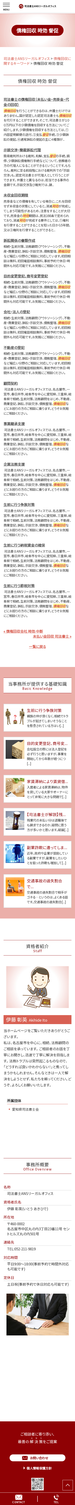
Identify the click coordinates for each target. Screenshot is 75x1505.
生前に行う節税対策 (19, 585)
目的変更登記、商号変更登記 (26, 276)
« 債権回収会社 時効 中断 (23, 631)
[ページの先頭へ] (68, 1485)
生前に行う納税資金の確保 (24, 545)
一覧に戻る (37, 646)
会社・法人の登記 (17, 311)
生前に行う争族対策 (19, 504)
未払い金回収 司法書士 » (52, 636)
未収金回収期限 (16, 195)
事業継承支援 (14, 423)
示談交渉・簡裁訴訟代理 (22, 149)
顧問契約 (11, 383)
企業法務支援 (14, 464)
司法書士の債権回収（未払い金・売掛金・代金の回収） (36, 102)
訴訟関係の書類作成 (19, 240)
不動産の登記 (14, 347)
